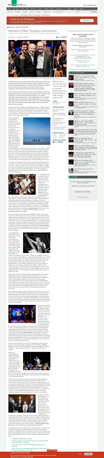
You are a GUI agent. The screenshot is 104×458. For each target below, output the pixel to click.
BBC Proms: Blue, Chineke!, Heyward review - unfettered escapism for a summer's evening (85, 103)
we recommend (58, 12)
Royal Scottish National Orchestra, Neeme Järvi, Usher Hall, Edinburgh (59, 124)
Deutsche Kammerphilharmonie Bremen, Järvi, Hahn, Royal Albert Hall (59, 115)
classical (33, 9)
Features (54, 135)
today (9, 9)
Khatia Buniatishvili (13, 388)
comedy (46, 9)
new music (16, 9)
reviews (9, 12)
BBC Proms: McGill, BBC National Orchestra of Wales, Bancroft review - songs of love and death (85, 139)
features (17, 12)
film (27, 9)
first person (47, 12)
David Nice (12, 37)
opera (22, 9)
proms (39, 12)
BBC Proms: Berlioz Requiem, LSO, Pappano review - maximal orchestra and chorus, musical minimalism (84, 161)
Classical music (62, 135)
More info (30, 457)
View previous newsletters (83, 197)
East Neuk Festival (33, 165)
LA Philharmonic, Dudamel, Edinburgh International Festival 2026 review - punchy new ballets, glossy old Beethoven (85, 154)
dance (52, 9)
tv (64, 9)
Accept (80, 454)
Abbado (16, 270)
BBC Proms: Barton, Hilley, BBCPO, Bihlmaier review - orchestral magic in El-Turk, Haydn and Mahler (85, 122)
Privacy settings (52, 450)
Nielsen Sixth (27, 382)
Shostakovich (62, 137)
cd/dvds (75, 9)
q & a (32, 12)
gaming (69, 9)
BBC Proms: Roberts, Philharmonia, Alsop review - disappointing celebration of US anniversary (85, 95)
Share (59, 37)
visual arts (59, 9)
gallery (25, 12)
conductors (55, 137)
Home (8, 15)
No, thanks (88, 454)
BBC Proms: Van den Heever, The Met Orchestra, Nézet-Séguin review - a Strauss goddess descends (85, 77)
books (81, 9)
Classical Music (15, 15)
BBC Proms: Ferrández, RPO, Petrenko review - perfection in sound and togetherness (85, 146)
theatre (40, 9)
